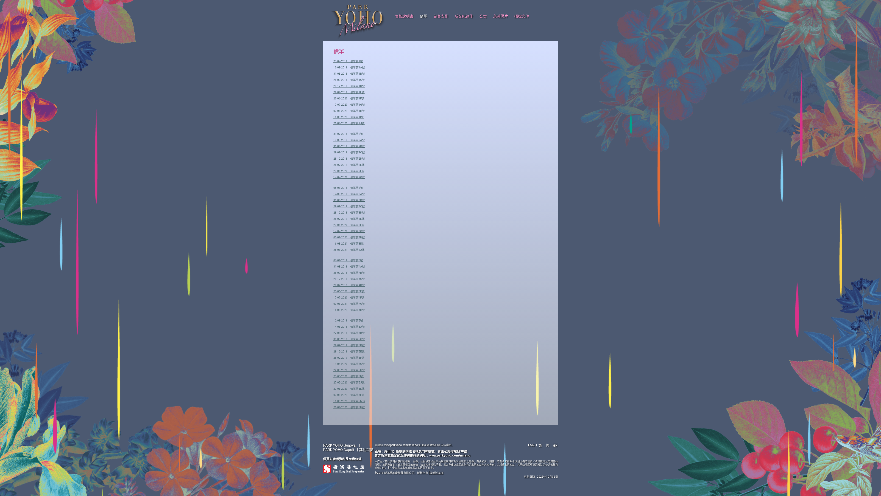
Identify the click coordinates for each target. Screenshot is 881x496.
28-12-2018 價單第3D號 (349, 212)
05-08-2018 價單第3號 (348, 187)
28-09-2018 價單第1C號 (349, 80)
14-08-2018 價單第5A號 (349, 326)
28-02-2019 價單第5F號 (348, 357)
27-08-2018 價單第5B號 (349, 333)
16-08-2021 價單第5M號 (349, 401)
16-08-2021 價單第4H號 (349, 310)
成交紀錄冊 (464, 16)
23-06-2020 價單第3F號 (348, 225)
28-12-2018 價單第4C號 (349, 279)
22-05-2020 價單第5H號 (349, 370)
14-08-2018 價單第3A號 (349, 194)
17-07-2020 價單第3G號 (349, 231)
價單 (423, 16)
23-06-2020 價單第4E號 (349, 291)
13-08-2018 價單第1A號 (349, 67)
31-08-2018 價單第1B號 (349, 73)
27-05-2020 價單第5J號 (349, 382)
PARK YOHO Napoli (338, 450)
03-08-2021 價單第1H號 (349, 111)
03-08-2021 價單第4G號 (349, 303)
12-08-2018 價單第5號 (348, 320)
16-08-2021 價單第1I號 (348, 117)
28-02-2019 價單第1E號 (349, 92)
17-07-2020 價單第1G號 (349, 104)
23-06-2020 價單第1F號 (348, 98)
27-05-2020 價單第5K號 (349, 388)
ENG (531, 445)
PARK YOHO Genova (339, 445)
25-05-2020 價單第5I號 (348, 376)
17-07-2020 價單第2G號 (349, 177)
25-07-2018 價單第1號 (348, 61)
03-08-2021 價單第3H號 (349, 237)
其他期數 (366, 450)
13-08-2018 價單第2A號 (349, 140)
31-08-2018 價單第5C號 (349, 339)
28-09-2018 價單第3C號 (349, 206)
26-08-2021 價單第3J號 (349, 249)
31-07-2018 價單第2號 (348, 133)
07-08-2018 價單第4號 (348, 260)
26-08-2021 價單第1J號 (349, 123)
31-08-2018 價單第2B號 (349, 146)
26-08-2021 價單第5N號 (349, 407)
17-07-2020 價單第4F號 (348, 297)
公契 (483, 16)
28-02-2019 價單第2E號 (349, 164)
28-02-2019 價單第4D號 (349, 285)
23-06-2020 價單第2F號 (348, 171)
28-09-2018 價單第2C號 (349, 152)
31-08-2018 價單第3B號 (349, 200)
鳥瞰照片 (500, 16)
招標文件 (521, 16)
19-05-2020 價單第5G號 (349, 364)
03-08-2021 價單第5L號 (348, 395)
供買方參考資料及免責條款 (342, 459)
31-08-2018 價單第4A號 (349, 266)
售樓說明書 (404, 16)
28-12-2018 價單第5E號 (349, 351)
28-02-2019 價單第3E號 (349, 218)
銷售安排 (441, 16)
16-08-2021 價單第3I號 (348, 243)
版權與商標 (436, 472)
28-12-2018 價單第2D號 (349, 158)
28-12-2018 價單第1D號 (349, 86)
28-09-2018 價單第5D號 (349, 345)
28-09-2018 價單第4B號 (349, 272)
